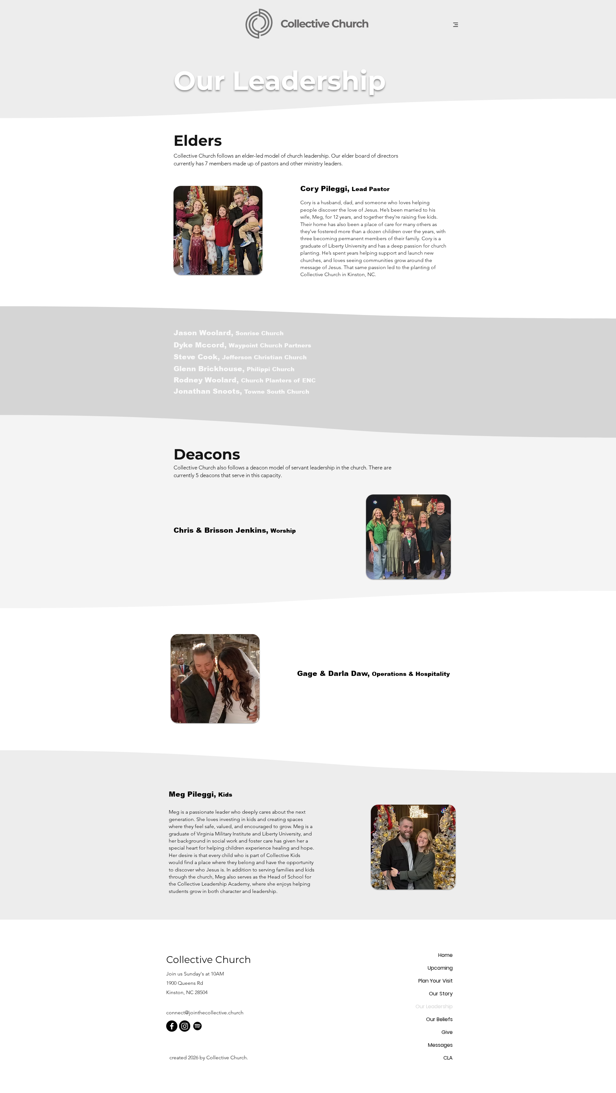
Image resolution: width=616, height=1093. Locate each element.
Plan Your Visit (435, 980)
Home (445, 955)
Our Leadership (434, 1006)
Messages (440, 1045)
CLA (448, 1058)
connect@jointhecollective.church (205, 1013)
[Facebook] (171, 1026)
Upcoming (440, 968)
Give (447, 1032)
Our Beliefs (439, 1019)
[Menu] (455, 24)
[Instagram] (184, 1026)
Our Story (441, 993)
